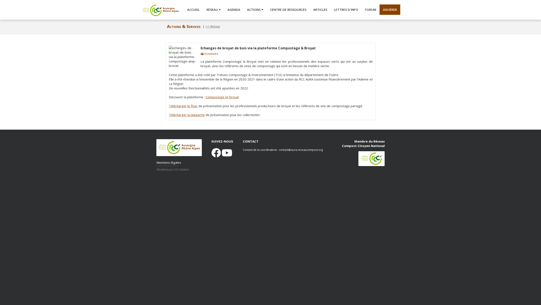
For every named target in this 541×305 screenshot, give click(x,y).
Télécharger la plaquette (187, 115)
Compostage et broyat (222, 97)
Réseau (212, 9)
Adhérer (390, 9)
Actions (254, 9)
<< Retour (212, 26)
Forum (370, 9)
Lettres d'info (346, 9)
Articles (320, 9)
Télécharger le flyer (183, 106)
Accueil (193, 9)
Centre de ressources (288, 9)
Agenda (233, 9)
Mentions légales (168, 162)
